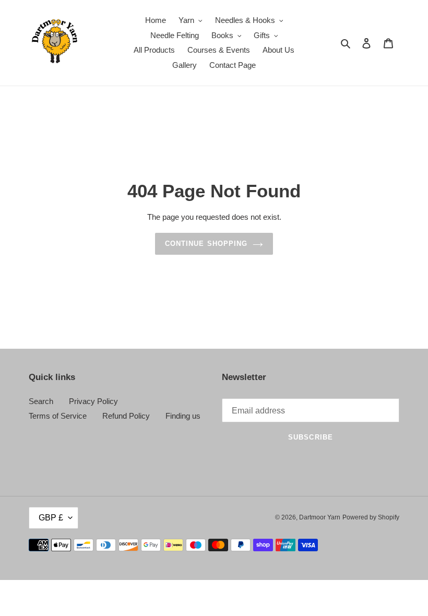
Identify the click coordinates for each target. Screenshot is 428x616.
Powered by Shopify (370, 517)
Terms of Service (58, 415)
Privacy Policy (93, 401)
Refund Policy (126, 415)
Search (41, 401)
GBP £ (51, 517)
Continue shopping (206, 243)
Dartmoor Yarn (319, 517)
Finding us (182, 415)
